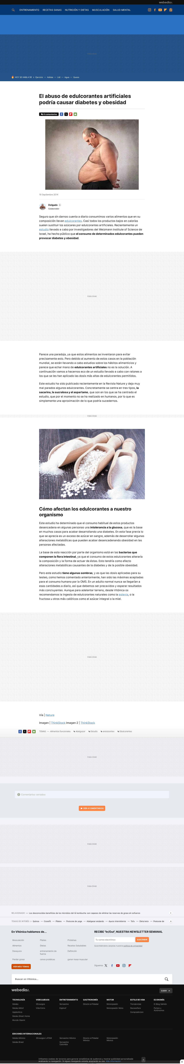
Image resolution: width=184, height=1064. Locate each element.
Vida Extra (40, 1008)
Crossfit (47, 921)
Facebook (155, 10)
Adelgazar (80, 731)
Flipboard (165, 10)
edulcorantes (73, 221)
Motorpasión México (112, 1039)
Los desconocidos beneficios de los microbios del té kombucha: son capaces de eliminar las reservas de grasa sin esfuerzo (84, 913)
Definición (72, 951)
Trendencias (135, 1004)
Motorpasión (112, 1004)
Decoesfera (135, 1008)
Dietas (43, 945)
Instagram (149, 10)
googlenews (170, 10)
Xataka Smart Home (21, 1016)
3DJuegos (40, 1004)
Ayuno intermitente (117, 921)
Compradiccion (136, 1012)
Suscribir (142, 939)
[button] (54, 205)
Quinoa (36, 921)
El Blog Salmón (160, 1004)
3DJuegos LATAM (44, 1038)
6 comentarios (50, 114)
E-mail (75, 114)
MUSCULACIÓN (100, 9)
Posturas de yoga (74, 921)
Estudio (94, 731)
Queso (76, 77)
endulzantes (108, 731)
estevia (123, 594)
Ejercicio (39, 77)
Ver (93, 808)
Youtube (160, 10)
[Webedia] (165, 2)
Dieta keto (144, 921)
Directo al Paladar (91, 1004)
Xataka (15, 1004)
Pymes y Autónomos (159, 1009)
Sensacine (64, 1004)
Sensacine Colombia (64, 1043)
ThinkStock (58, 722)
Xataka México (18, 1038)
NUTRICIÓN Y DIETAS (77, 9)
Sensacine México (68, 1038)
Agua (67, 77)
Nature (50, 715)
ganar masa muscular (78, 959)
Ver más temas (21, 966)
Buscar (166, 979)
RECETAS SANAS (52, 9)
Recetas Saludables (77, 945)
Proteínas (72, 940)
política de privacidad (132, 946)
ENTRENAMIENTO (29, 9)
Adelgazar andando (96, 921)
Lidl (58, 77)
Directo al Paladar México (91, 1039)
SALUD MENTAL (122, 9)
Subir (164, 991)
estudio (44, 229)
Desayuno (17, 951)
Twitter (66, 114)
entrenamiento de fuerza (48, 952)
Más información (113, 1061)
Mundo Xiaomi (18, 1020)
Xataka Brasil (18, 1042)
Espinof (63, 1008)
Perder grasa (18, 959)
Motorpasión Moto (115, 1008)
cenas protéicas (47, 959)
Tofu (133, 921)
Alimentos (16, 945)
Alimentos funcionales (60, 731)
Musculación (18, 940)
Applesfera (17, 1012)
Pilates (59, 921)
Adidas (50, 77)
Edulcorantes (126, 731)
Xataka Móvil (18, 1008)
